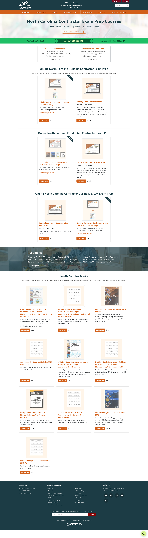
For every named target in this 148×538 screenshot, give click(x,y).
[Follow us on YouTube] (106, 495)
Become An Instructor (54, 500)
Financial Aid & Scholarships (55, 505)
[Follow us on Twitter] (122, 495)
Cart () (117, 1)
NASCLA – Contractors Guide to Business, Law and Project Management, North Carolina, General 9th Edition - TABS (74, 313)
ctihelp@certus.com (25, 493)
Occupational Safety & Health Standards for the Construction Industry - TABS (71, 414)
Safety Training (80, 491)
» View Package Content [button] (46, 113)
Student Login (80, 502)
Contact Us (51, 491)
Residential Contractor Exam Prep (90, 162)
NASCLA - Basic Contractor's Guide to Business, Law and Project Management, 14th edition (73, 364)
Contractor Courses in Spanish (56, 495)
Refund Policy (79, 498)
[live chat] (143, 533)
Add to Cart (44, 120)
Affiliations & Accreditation (55, 493)
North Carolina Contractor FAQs (74, 32)
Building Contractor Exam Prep (89, 102)
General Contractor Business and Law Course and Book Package (92, 224)
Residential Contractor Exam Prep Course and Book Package (53, 163)
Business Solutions (53, 502)
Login (126, 1)
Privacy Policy (79, 500)
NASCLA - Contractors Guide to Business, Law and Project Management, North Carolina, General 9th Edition (36, 313)
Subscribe (92, 515)
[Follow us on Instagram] (117, 495)
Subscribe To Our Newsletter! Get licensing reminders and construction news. (72, 511)
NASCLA (54, 12)
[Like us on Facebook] (106, 500)
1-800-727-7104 (73, 7)
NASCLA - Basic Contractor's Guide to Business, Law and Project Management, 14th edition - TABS (110, 364)
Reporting (78, 493)
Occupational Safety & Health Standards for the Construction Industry (33, 414)
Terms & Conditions (81, 495)
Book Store (101, 12)
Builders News (87, 12)
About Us (50, 488)
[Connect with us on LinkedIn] (111, 495)
